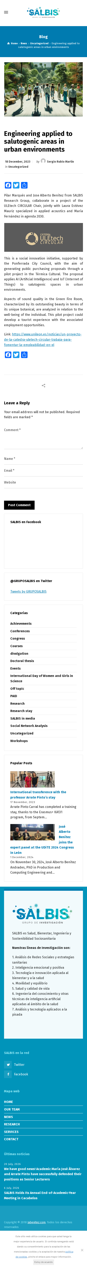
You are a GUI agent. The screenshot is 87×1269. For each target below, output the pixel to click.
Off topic (17, 689)
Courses (16, 646)
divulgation (19, 654)
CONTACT (11, 1139)
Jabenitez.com (37, 1222)
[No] (82, 1250)
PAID (13, 696)
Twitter (19, 1065)
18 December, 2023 (17, 161)
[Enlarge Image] (43, 89)
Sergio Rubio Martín (60, 161)
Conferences (20, 631)
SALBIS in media (22, 718)
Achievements (21, 624)
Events (15, 668)
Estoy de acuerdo (43, 1262)
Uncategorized (18, 167)
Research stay (21, 711)
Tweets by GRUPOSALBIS (28, 591)
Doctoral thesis (22, 661)
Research (17, 703)
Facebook (21, 1074)
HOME (8, 1102)
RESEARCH (12, 1124)
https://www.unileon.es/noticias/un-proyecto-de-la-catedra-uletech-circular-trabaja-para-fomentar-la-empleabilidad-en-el (43, 339)
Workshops (19, 741)
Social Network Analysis (29, 726)
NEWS (8, 1117)
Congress (17, 638)
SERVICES (11, 1132)
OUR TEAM (12, 1109)
